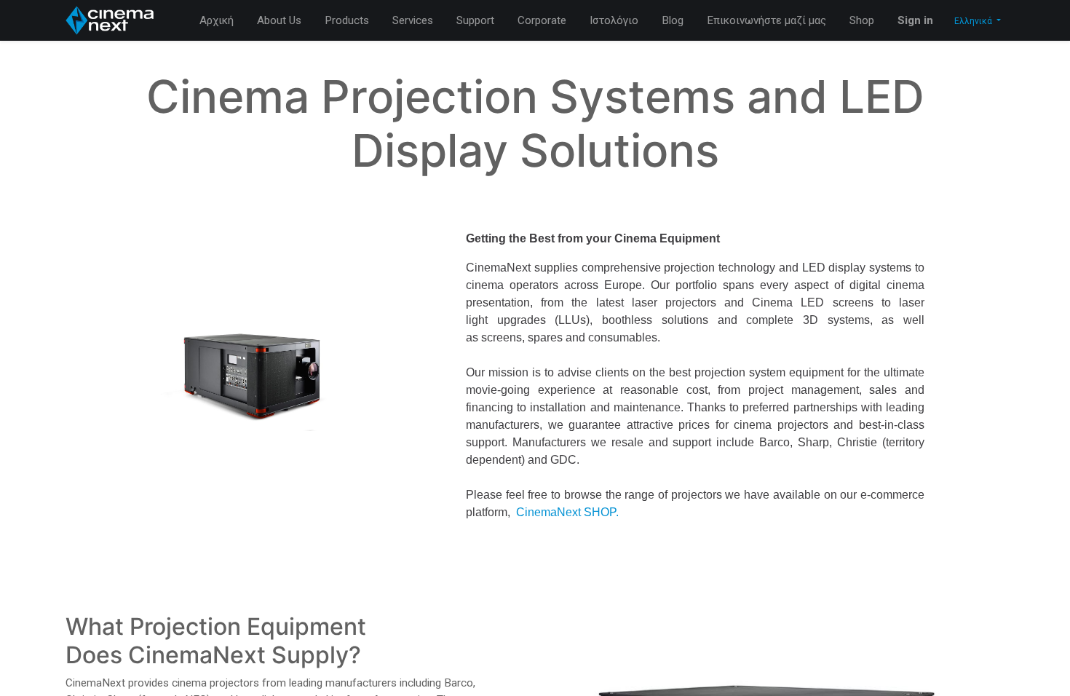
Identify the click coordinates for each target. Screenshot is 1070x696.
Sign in (915, 20)
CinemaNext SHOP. (567, 512)
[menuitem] (216, 21)
